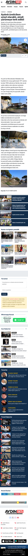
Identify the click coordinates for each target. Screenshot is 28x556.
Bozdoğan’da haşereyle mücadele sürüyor (20, 241)
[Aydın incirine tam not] (21, 260)
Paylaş (4, 55)
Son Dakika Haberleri (7, 536)
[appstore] (7, 541)
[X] (13, 517)
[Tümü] (26, 329)
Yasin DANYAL (12, 407)
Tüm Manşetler (19, 533)
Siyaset (3, 6)
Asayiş (16, 6)
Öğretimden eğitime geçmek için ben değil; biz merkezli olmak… (17, 376)
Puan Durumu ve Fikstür (8, 533)
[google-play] (20, 541)
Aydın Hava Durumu (21, 522)
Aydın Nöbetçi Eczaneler (5, 523)
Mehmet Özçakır (13, 380)
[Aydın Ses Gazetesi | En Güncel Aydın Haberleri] (13, 2)
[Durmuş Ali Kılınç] (4, 388)
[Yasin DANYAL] (4, 409)
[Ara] (25, 2)
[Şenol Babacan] (4, 395)
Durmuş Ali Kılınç (13, 387)
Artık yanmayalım (12, 396)
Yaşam (21, 6)
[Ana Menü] (1, 2)
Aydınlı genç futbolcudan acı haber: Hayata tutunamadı (18, 343)
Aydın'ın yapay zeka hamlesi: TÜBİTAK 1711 (15, 410)
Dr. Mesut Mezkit (13, 373)
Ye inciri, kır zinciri (13, 382)
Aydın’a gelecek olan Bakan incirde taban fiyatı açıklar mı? (17, 389)
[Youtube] (18, 517)
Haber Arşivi (19, 536)
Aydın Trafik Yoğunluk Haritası (20, 528)
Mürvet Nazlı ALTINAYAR (15, 401)
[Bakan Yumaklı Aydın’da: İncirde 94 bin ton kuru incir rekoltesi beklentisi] (7, 260)
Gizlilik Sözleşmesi (16, 554)
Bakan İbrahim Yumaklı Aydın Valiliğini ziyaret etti (7, 241)
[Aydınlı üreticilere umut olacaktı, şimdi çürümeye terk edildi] (14, 45)
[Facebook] (10, 517)
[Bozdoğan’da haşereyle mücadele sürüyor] (21, 235)
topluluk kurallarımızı (14, 299)
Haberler (3, 12)
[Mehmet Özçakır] (4, 381)
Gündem (9, 6)
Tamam (23, 554)
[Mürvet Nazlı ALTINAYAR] (4, 402)
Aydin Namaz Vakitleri (8, 528)
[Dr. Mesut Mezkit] (4, 375)
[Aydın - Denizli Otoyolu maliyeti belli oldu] (7, 248)
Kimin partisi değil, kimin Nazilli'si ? (17, 403)
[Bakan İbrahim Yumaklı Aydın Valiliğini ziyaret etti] (7, 235)
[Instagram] (15, 517)
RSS (4, 548)
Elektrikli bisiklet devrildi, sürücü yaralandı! (18, 357)
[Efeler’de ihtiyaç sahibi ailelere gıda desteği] (21, 248)
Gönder (4, 294)
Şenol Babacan (12, 394)
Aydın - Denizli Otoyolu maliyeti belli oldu (19, 364)
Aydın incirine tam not (20, 264)
